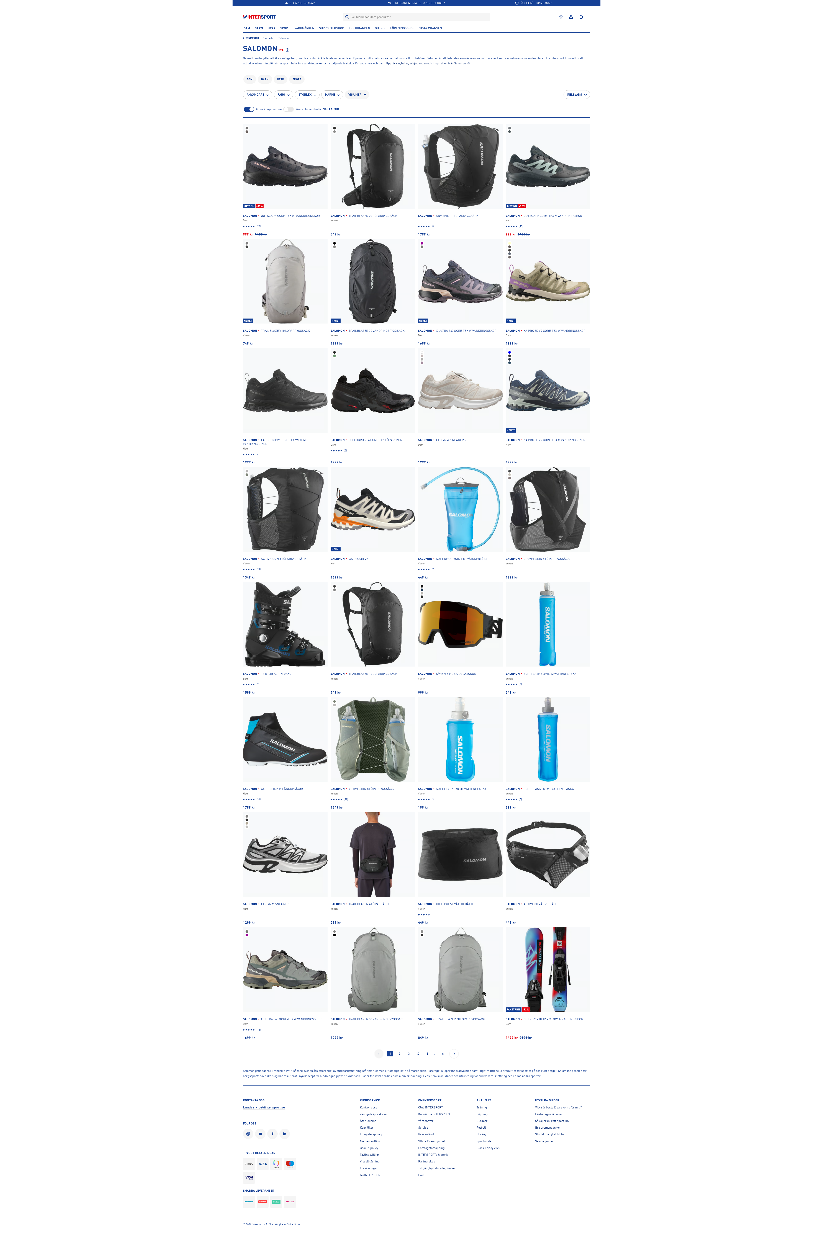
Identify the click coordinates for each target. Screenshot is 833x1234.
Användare (255, 94)
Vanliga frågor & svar (374, 1114)
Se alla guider (544, 1141)
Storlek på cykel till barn (551, 1134)
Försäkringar (369, 1168)
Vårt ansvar (425, 1121)
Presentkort (426, 1134)
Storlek (305, 94)
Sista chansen (430, 28)
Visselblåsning (370, 1161)
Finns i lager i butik (308, 109)
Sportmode (484, 1141)
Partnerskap (426, 1161)
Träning (482, 1107)
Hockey (481, 1134)
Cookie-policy (369, 1148)
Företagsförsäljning (431, 1148)
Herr (271, 28)
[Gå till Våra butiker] (561, 17)
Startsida (252, 38)
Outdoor (482, 1121)
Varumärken (304, 28)
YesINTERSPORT (371, 1175)
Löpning (482, 1114)
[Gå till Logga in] (571, 17)
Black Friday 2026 (488, 1148)
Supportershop (331, 28)
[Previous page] (379, 1054)
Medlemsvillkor (370, 1141)
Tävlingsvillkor (369, 1154)
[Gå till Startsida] (260, 17)
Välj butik (331, 109)
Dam (247, 28)
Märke (330, 94)
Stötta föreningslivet (431, 1141)
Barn (259, 28)
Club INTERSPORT (430, 1107)
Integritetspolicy (371, 1134)
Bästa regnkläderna (548, 1114)
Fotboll (481, 1127)
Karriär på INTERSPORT (434, 1114)
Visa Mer (355, 94)
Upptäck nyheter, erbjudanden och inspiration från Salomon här (428, 63)
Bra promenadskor (547, 1127)
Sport (285, 28)
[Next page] (454, 1054)
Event (422, 1175)
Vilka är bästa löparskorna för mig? (558, 1107)
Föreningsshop (402, 28)
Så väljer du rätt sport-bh (552, 1121)
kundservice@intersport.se (264, 1107)
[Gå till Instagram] (249, 1134)
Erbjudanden (359, 28)
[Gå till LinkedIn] (285, 1134)
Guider (380, 28)
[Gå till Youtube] (261, 1134)
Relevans (574, 94)
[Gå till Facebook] (273, 1134)
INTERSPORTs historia (433, 1154)
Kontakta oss (368, 1107)
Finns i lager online (269, 109)
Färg (281, 94)
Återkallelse (368, 1121)
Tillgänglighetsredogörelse (436, 1168)
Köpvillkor (366, 1127)
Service (423, 1127)
